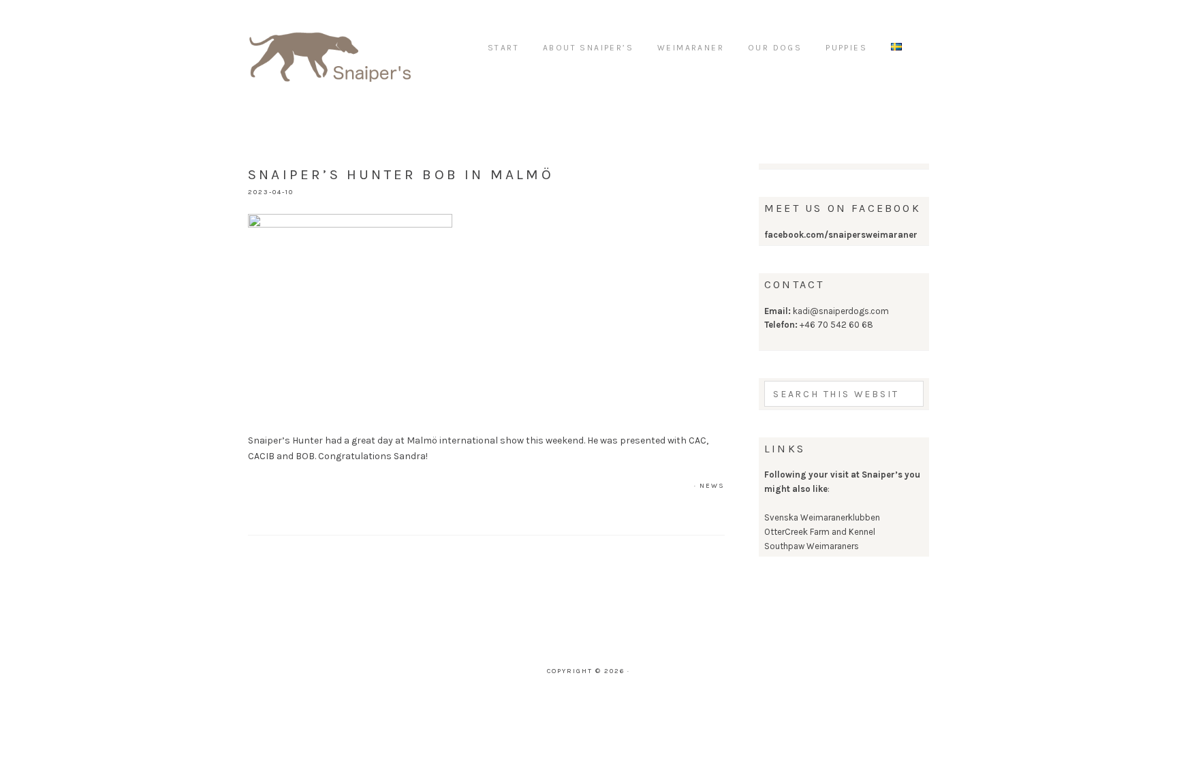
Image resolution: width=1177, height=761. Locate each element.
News (712, 486)
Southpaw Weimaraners (811, 546)
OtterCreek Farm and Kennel (819, 532)
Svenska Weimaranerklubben (822, 517)
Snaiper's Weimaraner (329, 47)
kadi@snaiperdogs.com (841, 311)
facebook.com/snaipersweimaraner (840, 235)
